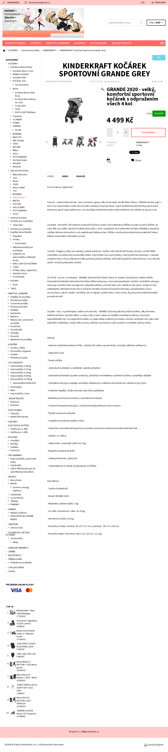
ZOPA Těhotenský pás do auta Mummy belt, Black (22, 470)
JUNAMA (17, 126)
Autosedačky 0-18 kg (20, 372)
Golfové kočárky (18, 217)
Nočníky (14, 444)
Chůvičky (14, 413)
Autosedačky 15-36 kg (21, 379)
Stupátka (17, 236)
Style (17, 109)
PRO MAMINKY (15, 455)
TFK (15, 191)
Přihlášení (160, 2)
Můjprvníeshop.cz (90, 732)
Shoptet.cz (74, 732)
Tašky (16, 267)
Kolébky (14, 310)
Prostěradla (18, 276)
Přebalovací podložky (21, 562)
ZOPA (15, 184)
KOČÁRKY (35, 43)
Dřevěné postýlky (19, 300)
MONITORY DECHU (19, 417)
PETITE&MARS (20, 157)
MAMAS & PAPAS (21, 74)
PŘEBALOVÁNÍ (15, 559)
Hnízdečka (15, 313)
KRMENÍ (12, 509)
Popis (50, 176)
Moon (15, 88)
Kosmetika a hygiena (20, 351)
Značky (11, 571)
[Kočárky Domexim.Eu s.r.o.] (43, 23)
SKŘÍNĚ (11, 551)
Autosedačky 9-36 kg (20, 376)
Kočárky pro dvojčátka (21, 221)
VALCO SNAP (19, 187)
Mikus (15, 150)
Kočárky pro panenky (20, 229)
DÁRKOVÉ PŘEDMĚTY (18, 548)
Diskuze (80, 176)
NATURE (17, 147)
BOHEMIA (17, 134)
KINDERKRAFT (143, 142)
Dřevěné (14, 405)
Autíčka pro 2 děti (19, 432)
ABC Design (18, 140)
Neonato (17, 166)
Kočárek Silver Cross (23, 71)
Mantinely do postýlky (21, 339)
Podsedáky (16, 387)
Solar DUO (18, 225)
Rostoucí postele (18, 306)
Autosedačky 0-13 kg (20, 369)
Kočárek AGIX (19, 77)
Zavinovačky (16, 538)
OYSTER (17, 204)
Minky (15, 542)
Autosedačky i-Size (19, 393)
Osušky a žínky (17, 348)
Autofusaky (20, 243)
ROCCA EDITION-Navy (25, 112)
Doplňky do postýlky (20, 297)
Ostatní (14, 354)
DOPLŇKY (12, 421)
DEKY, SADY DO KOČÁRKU (25, 263)
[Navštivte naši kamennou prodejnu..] (4, 50)
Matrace (14, 316)
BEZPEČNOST (15, 555)
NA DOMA (12, 437)
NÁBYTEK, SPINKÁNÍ (57, 43)
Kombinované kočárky (21, 67)
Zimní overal (16, 527)
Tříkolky (14, 501)
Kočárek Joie (19, 81)
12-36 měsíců (16, 498)
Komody (14, 336)
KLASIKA (14, 280)
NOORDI (17, 163)
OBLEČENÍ (13, 524)
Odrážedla (15, 494)
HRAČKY (12, 476)
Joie (15, 178)
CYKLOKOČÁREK (16, 567)
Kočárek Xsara (20, 160)
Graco (16, 153)
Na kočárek (15, 480)
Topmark (17, 116)
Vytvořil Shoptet (155, 744)
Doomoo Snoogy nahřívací (21, 489)
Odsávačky (15, 465)
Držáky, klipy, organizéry (25, 270)
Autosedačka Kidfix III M (24, 383)
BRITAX (16, 200)
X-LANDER (17, 119)
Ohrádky (14, 333)
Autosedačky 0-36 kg (20, 366)
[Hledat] (141, 23)
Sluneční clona (20, 273)
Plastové (14, 402)
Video (65, 176)
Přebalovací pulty (19, 357)
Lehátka (14, 447)
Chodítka (14, 440)
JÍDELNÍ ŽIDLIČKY (121, 43)
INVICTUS (17, 137)
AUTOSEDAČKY (98, 43)
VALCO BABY (19, 207)
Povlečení (15, 326)
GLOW (18, 130)
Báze (12, 390)
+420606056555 (12, 2)
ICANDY (16, 122)
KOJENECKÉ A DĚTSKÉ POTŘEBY (18, 534)
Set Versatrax (21, 84)
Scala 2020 (20, 105)
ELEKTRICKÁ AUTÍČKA (18, 425)
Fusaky (16, 239)
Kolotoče (15, 450)
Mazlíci (13, 483)
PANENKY (14, 504)
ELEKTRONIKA (15, 410)
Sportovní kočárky (19, 170)
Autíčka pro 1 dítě (19, 429)
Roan (15, 284)
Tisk (109, 162)
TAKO (15, 143)
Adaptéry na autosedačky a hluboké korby (24, 257)
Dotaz (138, 160)
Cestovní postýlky (19, 303)
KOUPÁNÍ (79, 43)
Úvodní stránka (15, 43)
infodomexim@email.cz (39, 2)
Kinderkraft (157, 81)
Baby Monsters (20, 174)
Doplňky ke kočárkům (21, 232)
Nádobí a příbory (18, 512)
